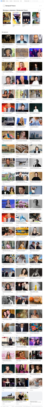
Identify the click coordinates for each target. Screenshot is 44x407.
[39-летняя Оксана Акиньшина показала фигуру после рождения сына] (35, 315)
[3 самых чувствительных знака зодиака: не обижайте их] (35, 384)
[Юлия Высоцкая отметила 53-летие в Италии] (35, 233)
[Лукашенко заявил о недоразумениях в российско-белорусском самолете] (22, 164)
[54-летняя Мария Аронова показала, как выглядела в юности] (35, 164)
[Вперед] (40, 10)
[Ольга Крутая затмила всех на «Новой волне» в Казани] (8, 192)
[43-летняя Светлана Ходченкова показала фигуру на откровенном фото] (22, 137)
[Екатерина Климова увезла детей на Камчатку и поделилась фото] (35, 178)
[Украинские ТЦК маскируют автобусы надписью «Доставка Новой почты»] (8, 123)
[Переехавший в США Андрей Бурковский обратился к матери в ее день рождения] (22, 41)
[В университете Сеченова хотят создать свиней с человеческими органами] (22, 150)
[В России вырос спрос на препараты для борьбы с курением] (35, 123)
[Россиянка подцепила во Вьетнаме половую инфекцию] (22, 96)
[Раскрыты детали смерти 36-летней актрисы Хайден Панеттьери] (22, 68)
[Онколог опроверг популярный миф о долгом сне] (22, 398)
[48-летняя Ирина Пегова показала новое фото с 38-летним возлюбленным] (22, 178)
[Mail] (1, 1)
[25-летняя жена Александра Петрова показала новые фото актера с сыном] (8, 96)
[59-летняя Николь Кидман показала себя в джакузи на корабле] (8, 329)
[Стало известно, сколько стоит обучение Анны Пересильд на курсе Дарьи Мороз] (8, 205)
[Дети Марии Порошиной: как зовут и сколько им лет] (8, 54)
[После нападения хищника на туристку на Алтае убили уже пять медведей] (8, 41)
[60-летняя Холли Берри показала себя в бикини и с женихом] (22, 260)
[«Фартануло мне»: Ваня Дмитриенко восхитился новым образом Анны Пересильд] (8, 247)
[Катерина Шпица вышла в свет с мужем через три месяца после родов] (35, 82)
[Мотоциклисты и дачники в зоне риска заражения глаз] (8, 178)
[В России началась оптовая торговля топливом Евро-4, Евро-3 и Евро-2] (35, 329)
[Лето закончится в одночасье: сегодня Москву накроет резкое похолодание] (35, 137)
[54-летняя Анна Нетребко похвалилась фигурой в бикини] (8, 288)
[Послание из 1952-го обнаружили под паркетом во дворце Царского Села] (22, 54)
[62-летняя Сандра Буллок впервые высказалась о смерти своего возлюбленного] (22, 370)
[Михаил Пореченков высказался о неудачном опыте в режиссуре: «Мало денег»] (22, 329)
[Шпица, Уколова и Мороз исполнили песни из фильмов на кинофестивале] (8, 274)
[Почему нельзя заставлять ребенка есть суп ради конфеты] (35, 219)
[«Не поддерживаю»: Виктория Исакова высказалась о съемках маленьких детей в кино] (22, 109)
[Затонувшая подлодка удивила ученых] (22, 315)
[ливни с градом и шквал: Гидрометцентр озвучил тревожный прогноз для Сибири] (35, 288)
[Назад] (38, 10)
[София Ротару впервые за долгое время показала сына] (35, 343)
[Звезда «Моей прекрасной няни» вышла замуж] (22, 357)
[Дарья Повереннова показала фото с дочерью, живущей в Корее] (35, 109)
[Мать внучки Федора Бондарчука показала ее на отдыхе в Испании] (22, 302)
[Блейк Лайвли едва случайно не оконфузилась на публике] (22, 247)
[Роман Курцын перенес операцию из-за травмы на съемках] (8, 370)
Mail (1, 406)
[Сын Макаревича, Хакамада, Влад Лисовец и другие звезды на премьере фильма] (35, 68)
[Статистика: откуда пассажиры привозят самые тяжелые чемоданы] (22, 233)
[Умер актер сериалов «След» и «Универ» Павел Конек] (22, 192)
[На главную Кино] (3, 1)
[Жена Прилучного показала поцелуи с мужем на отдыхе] (8, 315)
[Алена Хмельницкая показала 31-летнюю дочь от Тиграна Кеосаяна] (35, 205)
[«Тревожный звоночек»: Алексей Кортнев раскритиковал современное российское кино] (8, 164)
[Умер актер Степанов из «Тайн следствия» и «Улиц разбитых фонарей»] (35, 260)
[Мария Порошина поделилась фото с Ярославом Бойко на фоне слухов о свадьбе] (35, 54)
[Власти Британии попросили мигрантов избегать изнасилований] (8, 150)
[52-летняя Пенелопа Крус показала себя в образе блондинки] (22, 274)
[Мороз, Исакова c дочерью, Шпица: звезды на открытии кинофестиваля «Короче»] (22, 288)
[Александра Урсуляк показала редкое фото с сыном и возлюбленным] (35, 150)
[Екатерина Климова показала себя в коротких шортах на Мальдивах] (35, 192)
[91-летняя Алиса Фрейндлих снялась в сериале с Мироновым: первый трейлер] (8, 68)
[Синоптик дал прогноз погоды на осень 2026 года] (35, 96)
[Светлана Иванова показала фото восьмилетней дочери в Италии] (8, 233)
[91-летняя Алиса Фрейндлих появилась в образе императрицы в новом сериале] (22, 384)
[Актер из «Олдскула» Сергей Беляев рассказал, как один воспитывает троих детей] (8, 137)
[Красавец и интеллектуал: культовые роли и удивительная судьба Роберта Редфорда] (8, 302)
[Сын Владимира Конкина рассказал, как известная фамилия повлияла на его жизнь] (22, 82)
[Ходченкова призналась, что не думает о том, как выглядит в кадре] (8, 384)
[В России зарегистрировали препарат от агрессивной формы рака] (22, 219)
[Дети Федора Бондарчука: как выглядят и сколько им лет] (35, 41)
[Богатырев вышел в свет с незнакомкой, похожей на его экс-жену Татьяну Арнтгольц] (8, 260)
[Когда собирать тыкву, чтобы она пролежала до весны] (35, 302)
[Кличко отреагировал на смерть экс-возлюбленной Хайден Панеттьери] (8, 109)
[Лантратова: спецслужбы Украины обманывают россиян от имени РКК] (35, 357)
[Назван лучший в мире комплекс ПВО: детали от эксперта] (8, 398)
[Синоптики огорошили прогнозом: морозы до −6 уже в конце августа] (8, 343)
